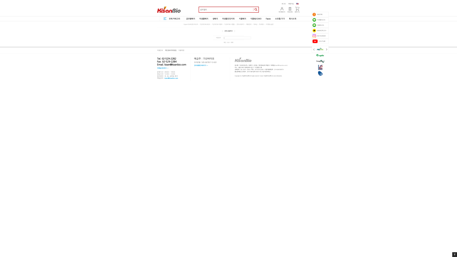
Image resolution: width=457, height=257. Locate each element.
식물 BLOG (320, 25)
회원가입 (291, 4)
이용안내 (160, 50)
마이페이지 (282, 12)
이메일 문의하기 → (162, 68)
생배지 (215, 19)
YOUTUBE (321, 41)
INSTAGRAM (321, 36)
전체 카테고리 (174, 19)
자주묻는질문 (269, 24)
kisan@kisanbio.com (171, 78)
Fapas (268, 19)
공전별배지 (190, 19)
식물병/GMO (255, 19)
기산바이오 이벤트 (217, 24)
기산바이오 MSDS (205, 24)
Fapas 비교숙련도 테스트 (191, 24)
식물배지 (242, 19)
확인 (225, 42)
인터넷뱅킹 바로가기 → (201, 65)
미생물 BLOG (320, 20)
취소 (228, 42)
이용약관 (181, 50)
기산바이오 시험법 (229, 24)
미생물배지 (203, 19)
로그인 (284, 4)
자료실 (255, 24)
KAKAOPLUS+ (321, 30)
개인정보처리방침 (170, 50)
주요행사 (261, 24)
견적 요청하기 (240, 24)
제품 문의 (248, 24)
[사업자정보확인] (265, 71)
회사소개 (292, 19)
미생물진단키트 (228, 19)
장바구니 (297, 12)
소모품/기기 (280, 19)
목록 (232, 42)
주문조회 (290, 12)
